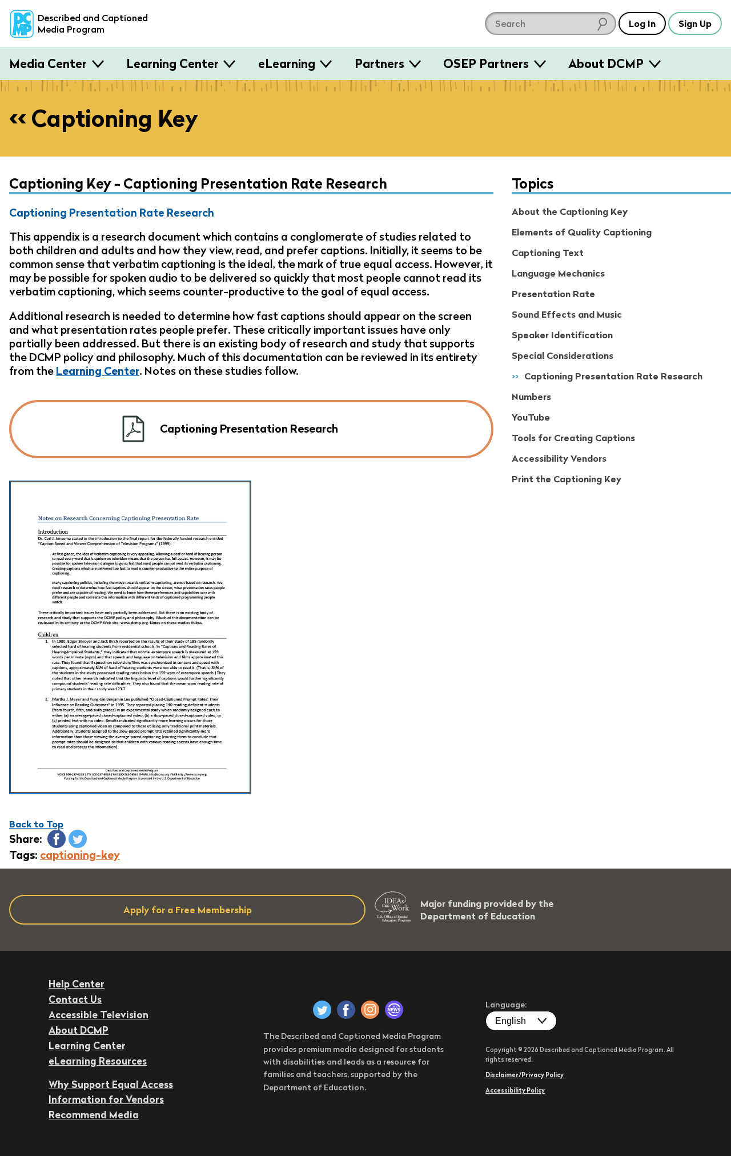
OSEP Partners (486, 63)
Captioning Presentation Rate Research (613, 376)
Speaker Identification (562, 335)
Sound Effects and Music (567, 314)
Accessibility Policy (515, 1090)
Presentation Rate (553, 293)
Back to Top (36, 824)
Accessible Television (98, 1015)
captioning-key (80, 855)
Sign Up (695, 23)
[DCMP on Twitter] (322, 1010)
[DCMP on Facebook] (346, 1010)
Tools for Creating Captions (573, 437)
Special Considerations (562, 355)
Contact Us (75, 999)
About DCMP (606, 63)
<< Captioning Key (103, 118)
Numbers (531, 396)
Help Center (77, 984)
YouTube (531, 417)
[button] (56, 839)
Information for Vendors (106, 1099)
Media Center (48, 63)
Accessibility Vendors (559, 458)
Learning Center (172, 63)
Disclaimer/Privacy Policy (524, 1075)
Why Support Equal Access (111, 1084)
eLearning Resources (98, 1061)
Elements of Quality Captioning (582, 232)
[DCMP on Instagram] (370, 1010)
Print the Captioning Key (566, 479)
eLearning (286, 63)
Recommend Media (94, 1115)
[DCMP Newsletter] (394, 1010)
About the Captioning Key (570, 211)
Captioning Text (548, 252)
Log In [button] (642, 23)
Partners (379, 63)
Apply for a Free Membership (187, 909)
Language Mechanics (558, 273)
